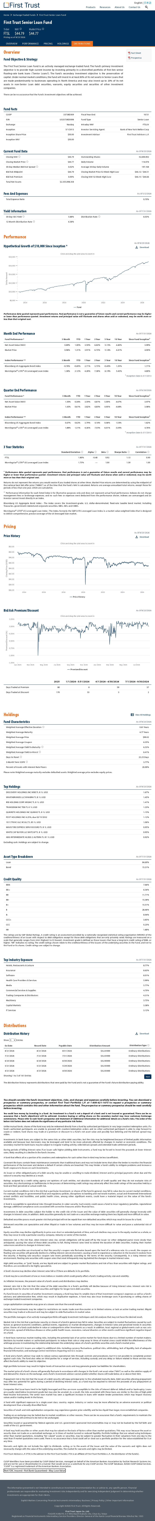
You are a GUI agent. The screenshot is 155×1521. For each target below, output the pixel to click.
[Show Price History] (77, 597)
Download (142, 247)
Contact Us (134, 7)
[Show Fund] (77, 307)
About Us (119, 7)
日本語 (147, 2)
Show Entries (13, 1040)
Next (148, 1076)
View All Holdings (140, 715)
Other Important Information (120, 1500)
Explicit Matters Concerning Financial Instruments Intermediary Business (55, 1500)
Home (6, 15)
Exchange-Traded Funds (24, 15)
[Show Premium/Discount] (77, 669)
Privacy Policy (98, 1500)
